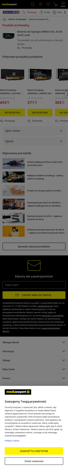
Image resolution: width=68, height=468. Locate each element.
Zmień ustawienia (34, 461)
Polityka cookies (12, 440)
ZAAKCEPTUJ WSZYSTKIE (34, 451)
